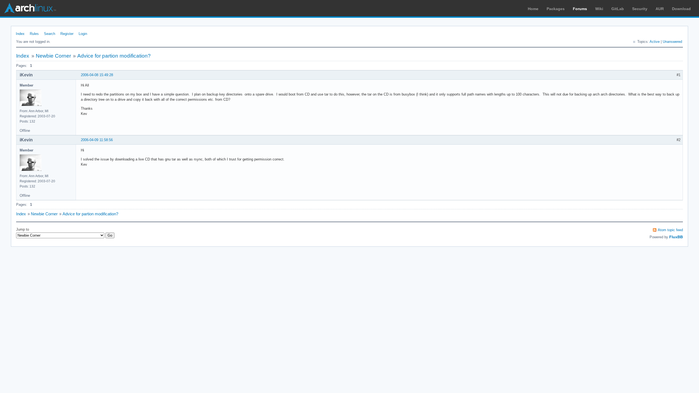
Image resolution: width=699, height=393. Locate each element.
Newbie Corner (53, 56)
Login (83, 34)
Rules (34, 34)
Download (681, 9)
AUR (660, 9)
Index (20, 34)
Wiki (599, 9)
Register (66, 34)
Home (533, 9)
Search (49, 34)
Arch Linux (30, 8)
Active (655, 42)
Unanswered (672, 42)
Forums (580, 9)
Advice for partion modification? (114, 56)
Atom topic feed (670, 230)
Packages (556, 9)
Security (639, 9)
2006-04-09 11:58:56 (97, 140)
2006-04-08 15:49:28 (97, 75)
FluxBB (676, 237)
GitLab (617, 9)
